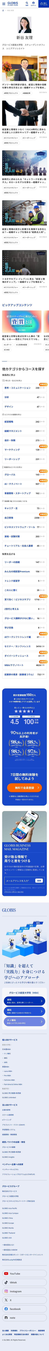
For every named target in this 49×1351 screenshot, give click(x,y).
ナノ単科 (16, 1021)
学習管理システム (8, 1130)
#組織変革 (26, 93)
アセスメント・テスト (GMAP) (13, 1125)
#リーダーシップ (29, 138)
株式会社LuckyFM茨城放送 (12, 1260)
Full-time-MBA (9, 1080)
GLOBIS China (7, 1218)
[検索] (27, 3)
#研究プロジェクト (11, 93)
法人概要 (5, 1331)
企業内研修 (6, 1110)
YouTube (15, 1273)
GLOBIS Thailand (8, 1233)
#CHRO (7, 350)
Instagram (16, 1291)
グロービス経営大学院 (10, 1196)
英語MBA (5, 1067)
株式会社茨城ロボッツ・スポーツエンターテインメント (22, 1255)
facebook (15, 1309)
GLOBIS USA (7, 1238)
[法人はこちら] (43, 4)
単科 (19, 1011)
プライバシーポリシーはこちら (13, 892)
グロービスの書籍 (8, 1147)
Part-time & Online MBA (13, 1084)
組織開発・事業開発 (9, 1134)
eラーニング (6, 1120)
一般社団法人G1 (8, 1245)
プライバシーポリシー (28, 1331)
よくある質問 (7, 1334)
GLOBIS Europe (8, 1223)
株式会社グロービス (9, 1191)
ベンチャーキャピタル (10, 1169)
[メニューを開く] (4, 3)
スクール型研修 (8, 1115)
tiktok (13, 1282)
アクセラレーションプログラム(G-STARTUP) (18, 1174)
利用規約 (14, 1331)
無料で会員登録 (24, 788)
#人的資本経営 (21, 345)
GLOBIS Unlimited (9, 1097)
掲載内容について (37, 1334)
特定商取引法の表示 (21, 1334)
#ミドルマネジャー (11, 138)
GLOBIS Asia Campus (10, 1213)
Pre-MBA (7, 1075)
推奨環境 (41, 1331)
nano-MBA (8, 1071)
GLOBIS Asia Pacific (9, 1208)
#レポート (8, 345)
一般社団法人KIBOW (9, 1250)
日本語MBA (6, 1049)
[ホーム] (3, 10)
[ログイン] (33, 3)
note (12, 1317)
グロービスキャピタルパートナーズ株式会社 (18, 1201)
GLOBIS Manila (8, 1228)
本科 (20, 1001)
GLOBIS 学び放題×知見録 (11, 1093)
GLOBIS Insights (8, 1157)
